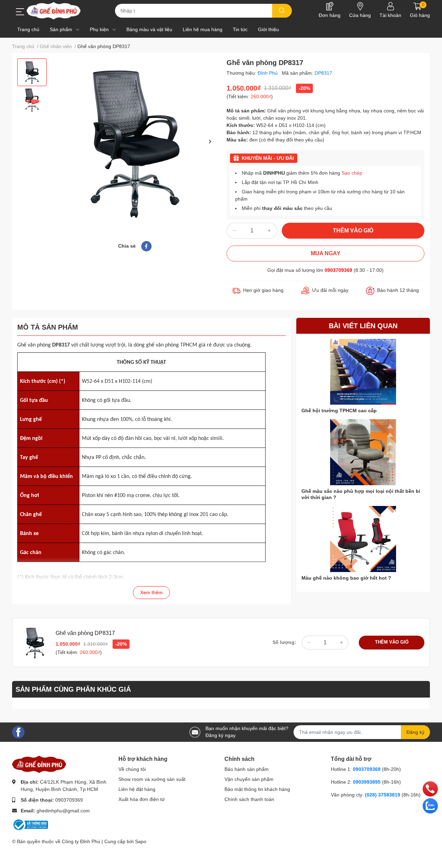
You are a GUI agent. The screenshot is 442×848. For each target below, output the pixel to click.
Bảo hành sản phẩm (246, 769)
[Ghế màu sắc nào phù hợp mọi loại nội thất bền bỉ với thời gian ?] (363, 452)
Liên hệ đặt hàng (136, 789)
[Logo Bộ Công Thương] (30, 824)
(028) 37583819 (383, 795)
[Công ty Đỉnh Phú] (53, 10)
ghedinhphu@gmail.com (63, 810)
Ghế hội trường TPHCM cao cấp (339, 410)
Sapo (140, 841)
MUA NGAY (325, 253)
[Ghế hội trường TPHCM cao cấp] (363, 372)
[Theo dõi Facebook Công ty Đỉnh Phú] (18, 731)
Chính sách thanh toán (249, 799)
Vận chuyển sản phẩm (248, 779)
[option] (32, 72)
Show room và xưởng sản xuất (151, 779)
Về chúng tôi (132, 769)
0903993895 (367, 782)
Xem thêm (151, 592)
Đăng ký (415, 732)
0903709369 (338, 270)
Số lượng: (284, 642)
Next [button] (210, 141)
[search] (282, 11)
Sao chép (352, 173)
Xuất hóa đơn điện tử (141, 799)
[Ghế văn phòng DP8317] (135, 141)
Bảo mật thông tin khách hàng (257, 789)
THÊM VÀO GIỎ (353, 230)
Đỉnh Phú (268, 73)
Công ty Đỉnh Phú (81, 841)
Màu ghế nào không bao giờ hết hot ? (346, 578)
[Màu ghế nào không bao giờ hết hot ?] (363, 539)
